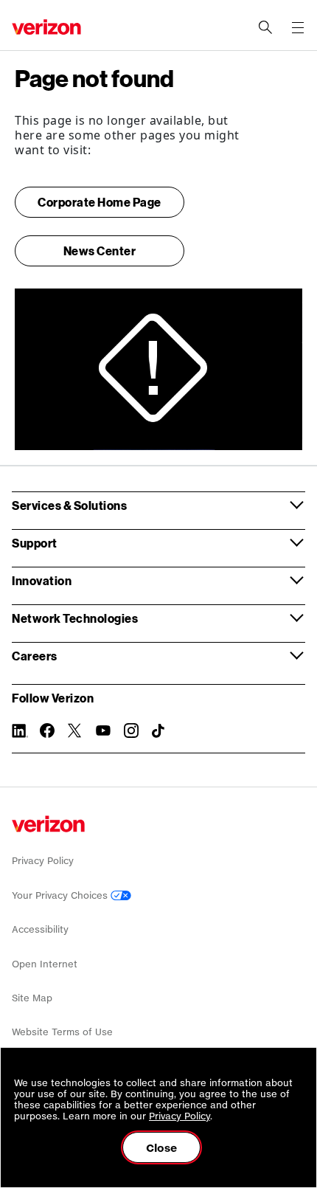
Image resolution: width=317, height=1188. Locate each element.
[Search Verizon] (265, 27)
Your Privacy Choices (61, 895)
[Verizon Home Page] (48, 824)
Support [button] (35, 543)
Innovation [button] (42, 580)
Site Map (32, 998)
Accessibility (40, 929)
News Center (99, 251)
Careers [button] (35, 656)
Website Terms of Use (62, 1031)
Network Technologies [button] (75, 618)
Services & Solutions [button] (69, 505)
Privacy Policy (43, 860)
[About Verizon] (46, 27)
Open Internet (44, 964)
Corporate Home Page (99, 202)
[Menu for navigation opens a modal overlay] (298, 27)
